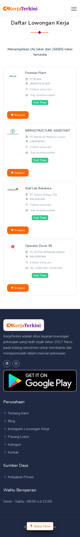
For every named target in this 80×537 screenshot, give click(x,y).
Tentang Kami (18, 413)
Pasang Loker (18, 436)
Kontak (13, 452)
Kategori (14, 444)
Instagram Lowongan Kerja (28, 428)
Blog (11, 421)
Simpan (19, 115)
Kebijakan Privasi (20, 477)
